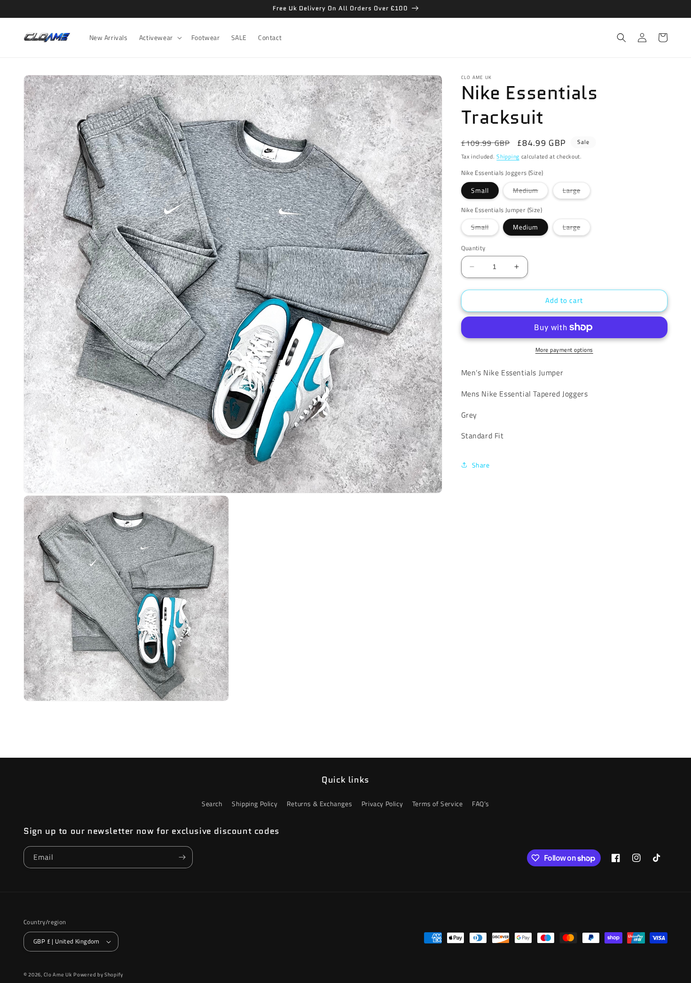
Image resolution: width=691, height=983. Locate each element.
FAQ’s (480, 804)
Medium (530, 192)
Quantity (473, 248)
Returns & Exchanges (319, 804)
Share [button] (481, 464)
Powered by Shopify (98, 974)
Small (480, 190)
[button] (159, 38)
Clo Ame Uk (58, 974)
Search (212, 804)
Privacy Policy (382, 804)
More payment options (564, 350)
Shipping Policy (254, 804)
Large (576, 192)
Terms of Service (437, 804)
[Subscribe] (182, 857)
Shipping (507, 156)
